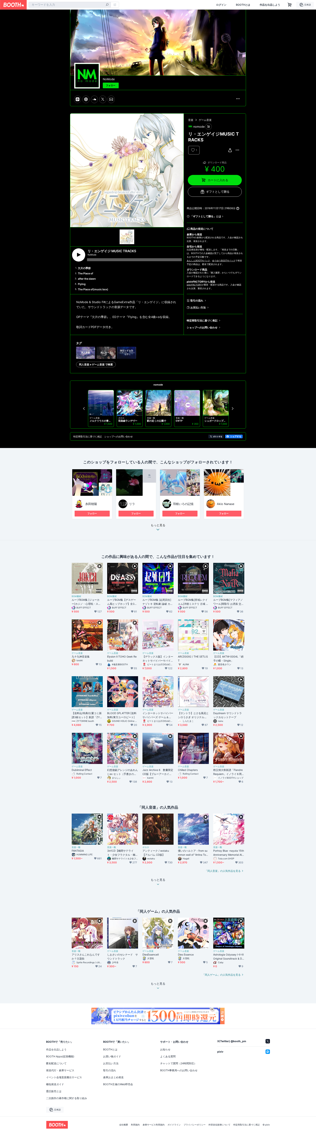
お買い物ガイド (112, 1056)
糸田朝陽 (91, 504)
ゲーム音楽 (205, 119)
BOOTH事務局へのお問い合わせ (179, 1070)
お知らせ (165, 1049)
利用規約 (135, 1125)
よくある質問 (168, 1056)
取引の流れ (196, 300)
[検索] (107, 5)
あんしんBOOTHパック (198, 260)
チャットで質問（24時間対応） (178, 1063)
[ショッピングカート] (289, 5)
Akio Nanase (225, 504)
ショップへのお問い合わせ (202, 327)
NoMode (109, 79)
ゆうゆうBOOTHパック (223, 260)
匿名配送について (56, 1063)
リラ (132, 504)
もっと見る (158, 525)
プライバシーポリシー (195, 1125)
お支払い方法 (198, 307)
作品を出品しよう (270, 4)
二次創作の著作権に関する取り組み (66, 1098)
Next (232, 408)
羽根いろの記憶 (183, 504)
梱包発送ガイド (55, 1084)
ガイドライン (174, 1125)
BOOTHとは (243, 4)
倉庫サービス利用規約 (154, 1125)
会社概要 (123, 1125)
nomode (158, 384)
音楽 (190, 119)
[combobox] (70, 5)
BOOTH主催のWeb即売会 (118, 1084)
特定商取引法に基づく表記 (202, 320)
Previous (84, 408)
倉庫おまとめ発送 (113, 1077)
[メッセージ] (111, 99)
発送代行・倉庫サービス (60, 1070)
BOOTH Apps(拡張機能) (60, 1056)
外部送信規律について (219, 1125)
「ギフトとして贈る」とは (205, 216)
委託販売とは (53, 1091)
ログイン (221, 4)
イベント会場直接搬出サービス (64, 1077)
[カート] (208, 126)
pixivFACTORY (194, 284)
